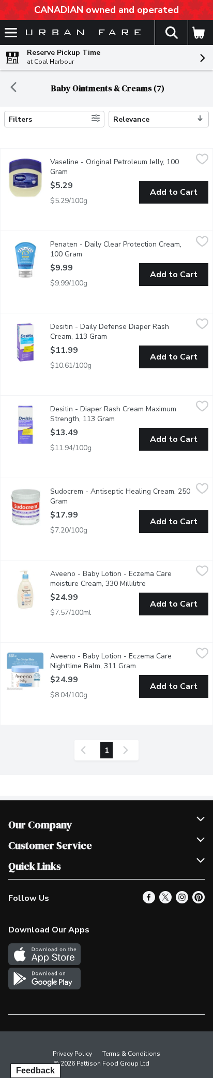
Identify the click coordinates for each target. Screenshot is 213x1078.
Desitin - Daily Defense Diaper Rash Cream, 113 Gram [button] (120, 331)
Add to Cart (173, 192)
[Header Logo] (81, 33)
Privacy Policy (72, 1054)
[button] (171, 32)
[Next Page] (127, 750)
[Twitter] (165, 901)
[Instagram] (182, 901)
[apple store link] (44, 962)
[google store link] (44, 987)
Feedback (35, 1070)
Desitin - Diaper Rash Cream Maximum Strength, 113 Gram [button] (121, 414)
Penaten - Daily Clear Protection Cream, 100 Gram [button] (115, 249)
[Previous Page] (85, 750)
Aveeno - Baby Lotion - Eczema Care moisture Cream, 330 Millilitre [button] (121, 578)
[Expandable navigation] (11, 32)
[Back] (13, 88)
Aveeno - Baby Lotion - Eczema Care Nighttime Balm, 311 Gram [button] (121, 661)
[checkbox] (202, 160)
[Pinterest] (198, 901)
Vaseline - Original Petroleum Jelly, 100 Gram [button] (114, 167)
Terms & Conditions (131, 1054)
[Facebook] (149, 901)
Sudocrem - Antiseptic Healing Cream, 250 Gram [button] (120, 496)
